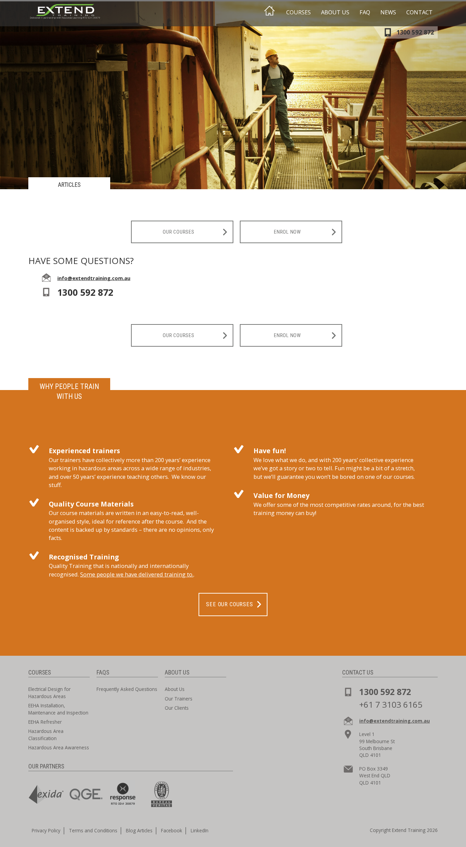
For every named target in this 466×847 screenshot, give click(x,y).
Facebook (171, 830)
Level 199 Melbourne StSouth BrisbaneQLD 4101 (377, 744)
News (388, 12)
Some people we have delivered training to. (136, 574)
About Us (335, 12)
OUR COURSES (178, 232)
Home (269, 11)
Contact (419, 12)
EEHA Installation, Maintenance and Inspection (58, 709)
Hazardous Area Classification (45, 734)
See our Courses (229, 604)
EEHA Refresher (45, 722)
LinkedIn (199, 830)
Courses (298, 12)
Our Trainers (178, 698)
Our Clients (177, 708)
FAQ (365, 12)
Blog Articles (139, 830)
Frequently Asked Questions (127, 689)
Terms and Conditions (93, 830)
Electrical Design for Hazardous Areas (49, 692)
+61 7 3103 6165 (390, 704)
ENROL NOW (287, 232)
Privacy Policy (46, 830)
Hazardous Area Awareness (58, 747)
